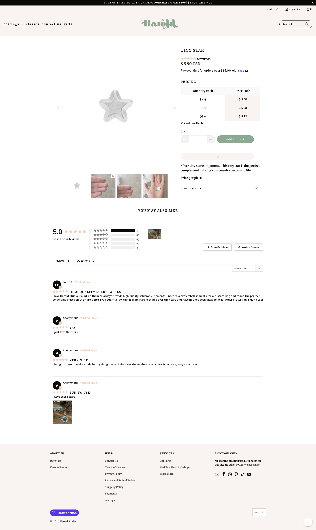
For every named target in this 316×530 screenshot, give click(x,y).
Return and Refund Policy (120, 480)
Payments (111, 493)
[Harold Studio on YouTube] (249, 474)
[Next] (174, 107)
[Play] (116, 107)
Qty (183, 131)
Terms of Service (115, 467)
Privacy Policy (113, 473)
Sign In (294, 9)
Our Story (55, 460)
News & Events (58, 467)
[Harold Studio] (159, 24)
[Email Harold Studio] (217, 474)
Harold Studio (68, 521)
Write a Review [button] (250, 247)
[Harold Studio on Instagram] (230, 474)
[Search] (306, 24)
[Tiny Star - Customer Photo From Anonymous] (154, 234)
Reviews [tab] (60, 260)
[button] (14, 24)
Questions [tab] (83, 260)
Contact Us (111, 460)
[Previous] (58, 107)
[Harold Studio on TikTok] (243, 474)
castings (110, 500)
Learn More (166, 473)
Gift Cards (165, 460)
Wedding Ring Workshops (175, 467)
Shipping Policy (114, 487)
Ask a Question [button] (219, 247)
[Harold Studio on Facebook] (224, 474)
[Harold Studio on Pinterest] (236, 474)
